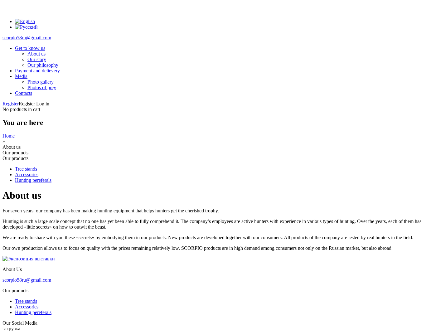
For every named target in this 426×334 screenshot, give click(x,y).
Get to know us (30, 48)
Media (21, 76)
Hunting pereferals (33, 180)
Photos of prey (41, 87)
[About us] (25, 21)
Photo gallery (40, 82)
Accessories (26, 174)
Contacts (23, 93)
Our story (36, 59)
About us (36, 53)
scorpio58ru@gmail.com (26, 37)
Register (10, 103)
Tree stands (26, 169)
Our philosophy (42, 65)
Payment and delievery (37, 70)
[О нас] (26, 27)
